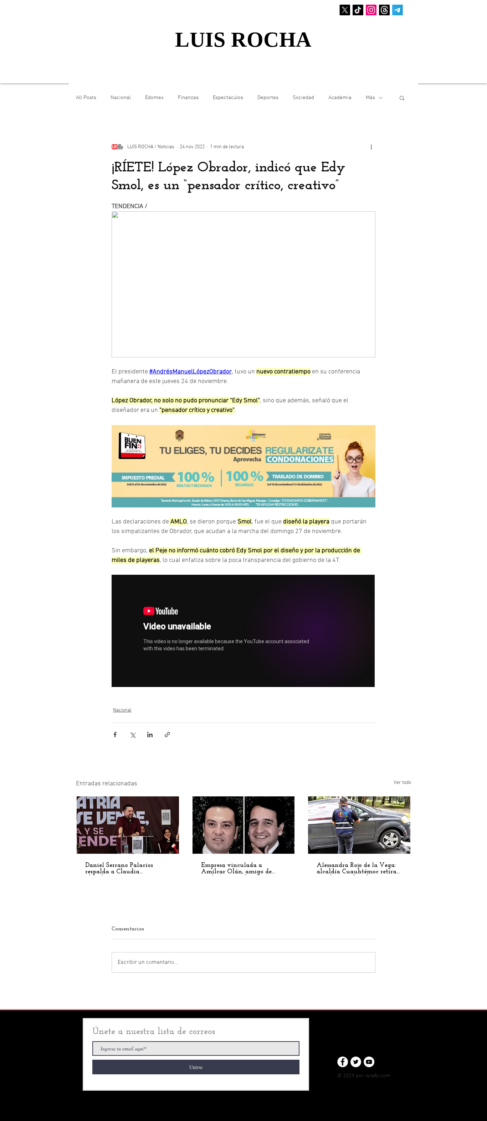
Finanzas (188, 97)
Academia (340, 97)
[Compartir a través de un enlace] (167, 734)
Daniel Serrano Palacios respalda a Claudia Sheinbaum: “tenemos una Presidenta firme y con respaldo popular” (122, 868)
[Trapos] (384, 10)
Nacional (121, 97)
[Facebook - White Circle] (342, 1062)
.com (384, 1076)
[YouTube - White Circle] (369, 1062)
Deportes (267, 97)
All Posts (86, 97)
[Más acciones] (371, 147)
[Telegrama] (397, 10)
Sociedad (303, 97)
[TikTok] (358, 10)
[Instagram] (371, 10)
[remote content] (243, 631)
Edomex (154, 97)
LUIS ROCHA (243, 39)
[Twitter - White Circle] (355, 1062)
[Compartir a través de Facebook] (115, 734)
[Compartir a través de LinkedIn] (150, 734)
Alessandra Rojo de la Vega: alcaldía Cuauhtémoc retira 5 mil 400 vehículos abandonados (356, 868)
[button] (402, 97)
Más (370, 97)
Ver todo (402, 783)
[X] (344, 10)
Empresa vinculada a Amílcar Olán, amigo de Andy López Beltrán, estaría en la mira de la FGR (241, 868)
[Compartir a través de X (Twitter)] (132, 734)
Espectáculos (228, 97)
